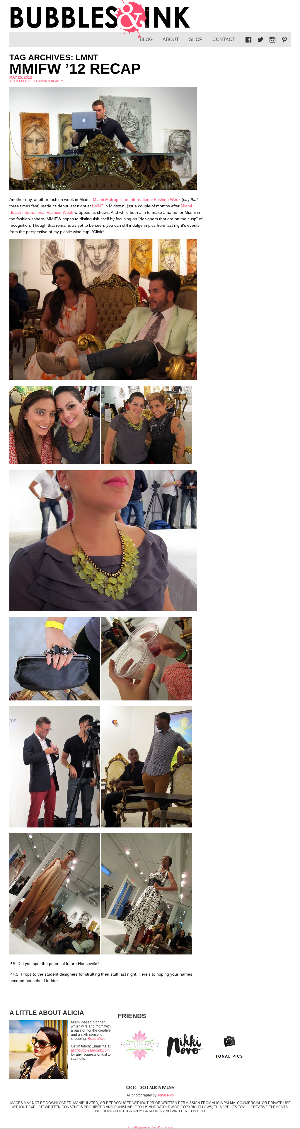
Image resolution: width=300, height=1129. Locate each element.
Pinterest (284, 39)
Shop (195, 39)
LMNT (97, 206)
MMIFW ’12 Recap (75, 68)
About (171, 39)
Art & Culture (21, 81)
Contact (223, 39)
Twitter (260, 39)
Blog (146, 39)
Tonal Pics (165, 1095)
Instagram (272, 39)
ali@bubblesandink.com (90, 1050)
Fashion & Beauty (48, 81)
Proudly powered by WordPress (150, 1127)
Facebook (248, 39)
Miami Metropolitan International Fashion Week (136, 199)
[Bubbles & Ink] (100, 19)
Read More (96, 1039)
